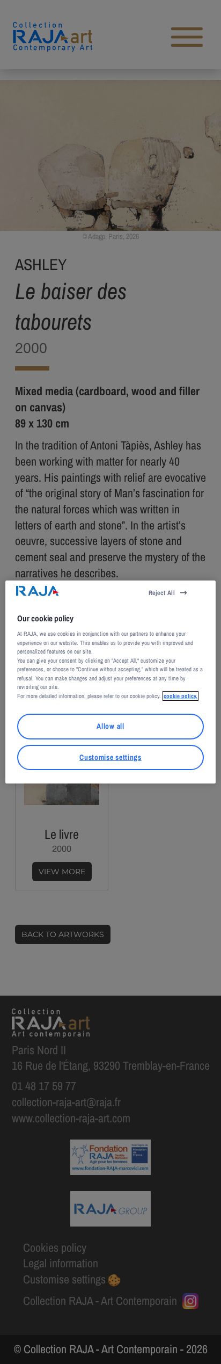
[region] (110, 682)
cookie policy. (180, 696)
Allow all (110, 726)
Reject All (162, 593)
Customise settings (110, 757)
